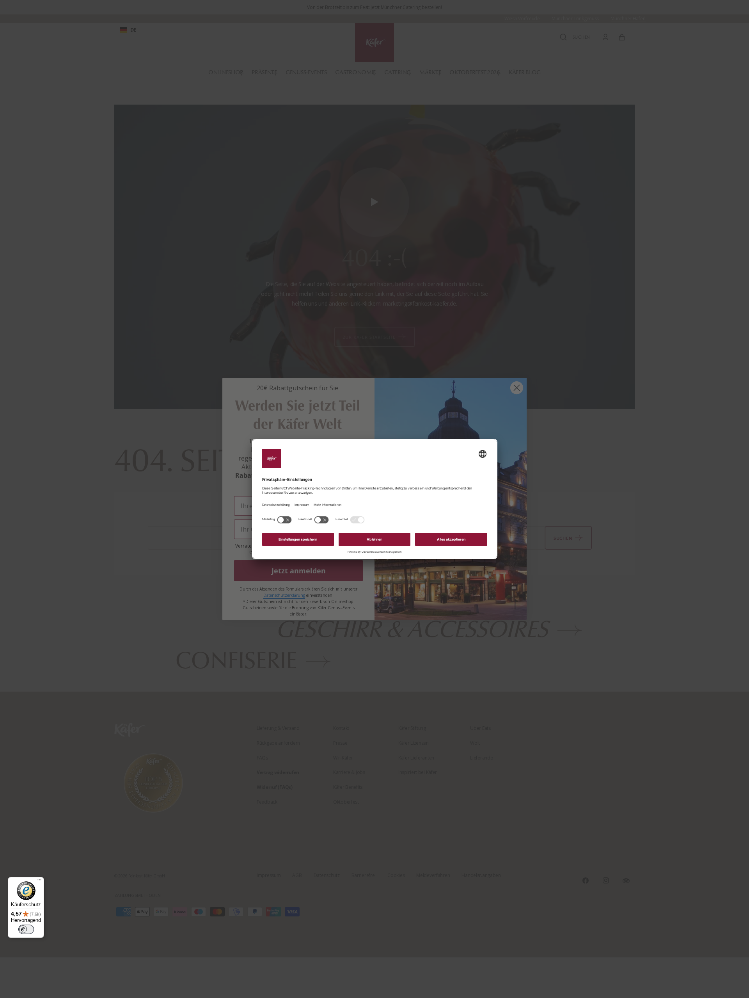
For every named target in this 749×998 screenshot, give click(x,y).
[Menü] (39, 881)
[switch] (26, 929)
